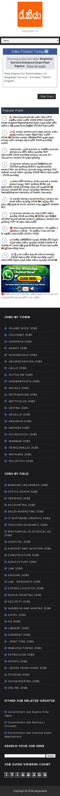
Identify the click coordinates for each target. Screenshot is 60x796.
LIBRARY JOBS (18, 628)
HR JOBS (14, 621)
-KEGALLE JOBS (19, 414)
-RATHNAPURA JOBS (23, 394)
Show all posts (36, 66)
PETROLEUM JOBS (21, 654)
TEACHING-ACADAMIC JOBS (28, 524)
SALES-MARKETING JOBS (26, 511)
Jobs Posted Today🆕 (30, 51)
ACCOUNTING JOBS (22, 505)
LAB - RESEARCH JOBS (24, 581)
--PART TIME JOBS (21, 641)
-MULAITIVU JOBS (21, 461)
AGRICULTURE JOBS (22, 561)
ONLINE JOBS (18, 687)
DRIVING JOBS (18, 575)
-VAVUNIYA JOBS (20, 421)
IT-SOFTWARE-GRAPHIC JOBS (29, 518)
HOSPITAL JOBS (19, 541)
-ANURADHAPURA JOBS (25, 361)
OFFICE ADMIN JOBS (23, 491)
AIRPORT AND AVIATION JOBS (30, 548)
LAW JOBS (15, 568)
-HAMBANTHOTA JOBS (24, 381)
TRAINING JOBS (19, 498)
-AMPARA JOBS (19, 427)
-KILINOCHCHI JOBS (22, 434)
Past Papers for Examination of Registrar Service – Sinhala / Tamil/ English (27, 77)
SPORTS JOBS (18, 661)
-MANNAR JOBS (19, 441)
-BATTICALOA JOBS (21, 401)
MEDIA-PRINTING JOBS (25, 595)
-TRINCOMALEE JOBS (23, 447)
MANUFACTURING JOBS (25, 648)
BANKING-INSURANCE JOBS (28, 485)
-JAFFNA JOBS (18, 408)
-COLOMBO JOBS (20, 334)
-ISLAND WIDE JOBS (23, 328)
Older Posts (47, 96)
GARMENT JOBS (19, 634)
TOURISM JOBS (19, 674)
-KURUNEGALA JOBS (22, 354)
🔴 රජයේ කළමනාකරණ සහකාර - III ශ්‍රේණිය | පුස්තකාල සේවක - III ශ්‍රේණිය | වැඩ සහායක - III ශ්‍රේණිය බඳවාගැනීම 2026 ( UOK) (29, 230)
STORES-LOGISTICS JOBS (26, 588)
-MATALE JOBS (18, 388)
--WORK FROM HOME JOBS (27, 668)
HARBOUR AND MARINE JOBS (29, 608)
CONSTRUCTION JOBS (23, 555)
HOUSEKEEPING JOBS (24, 681)
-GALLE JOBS (17, 368)
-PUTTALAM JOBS (20, 374)
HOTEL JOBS (17, 614)
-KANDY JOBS (18, 348)
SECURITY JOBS (19, 601)
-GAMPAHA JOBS (20, 341)
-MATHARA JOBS (20, 454)
